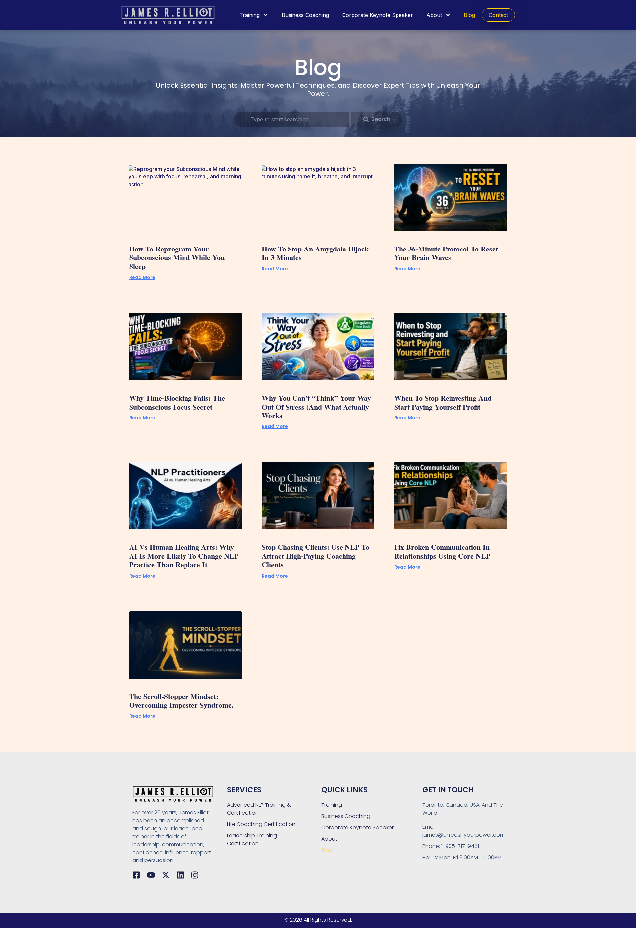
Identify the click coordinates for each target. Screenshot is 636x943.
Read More (142, 277)
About (434, 15)
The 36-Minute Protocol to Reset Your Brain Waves (446, 253)
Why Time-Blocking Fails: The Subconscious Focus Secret (177, 402)
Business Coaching (305, 15)
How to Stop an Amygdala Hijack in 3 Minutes (315, 253)
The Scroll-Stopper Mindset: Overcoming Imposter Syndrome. (181, 700)
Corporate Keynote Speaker (377, 15)
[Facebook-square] (136, 875)
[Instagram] (195, 875)
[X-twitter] (166, 875)
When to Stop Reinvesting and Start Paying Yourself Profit (443, 402)
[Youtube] (151, 875)
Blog (469, 15)
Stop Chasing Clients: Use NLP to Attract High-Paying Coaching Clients (315, 555)
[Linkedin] (180, 875)
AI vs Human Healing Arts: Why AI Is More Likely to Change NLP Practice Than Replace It (183, 555)
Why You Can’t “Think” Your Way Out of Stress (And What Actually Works (316, 406)
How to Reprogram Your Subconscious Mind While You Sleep (177, 257)
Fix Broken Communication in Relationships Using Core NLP (442, 551)
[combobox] (291, 119)
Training (249, 15)
